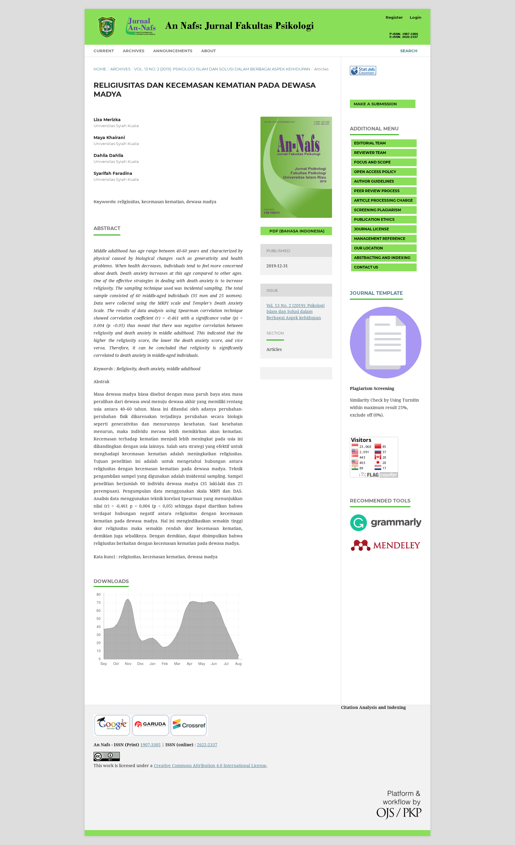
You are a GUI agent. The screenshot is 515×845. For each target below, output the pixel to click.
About (208, 50)
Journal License (371, 229)
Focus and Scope (372, 162)
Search (409, 50)
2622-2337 (207, 744)
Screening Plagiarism (377, 210)
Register (394, 17)
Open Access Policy (375, 171)
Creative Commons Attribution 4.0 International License (210, 765)
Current (104, 50)
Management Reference (379, 238)
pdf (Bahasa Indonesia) (296, 231)
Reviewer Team (370, 152)
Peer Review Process (377, 191)
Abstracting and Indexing (382, 257)
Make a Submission (375, 103)
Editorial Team (370, 143)
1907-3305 (150, 744)
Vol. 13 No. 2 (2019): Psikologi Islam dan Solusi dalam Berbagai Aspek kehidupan (222, 69)
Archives (133, 50)
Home (100, 69)
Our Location (368, 248)
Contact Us (366, 267)
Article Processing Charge (383, 200)
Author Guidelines (374, 181)
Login (415, 17)
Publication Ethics (374, 219)
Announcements (172, 50)
